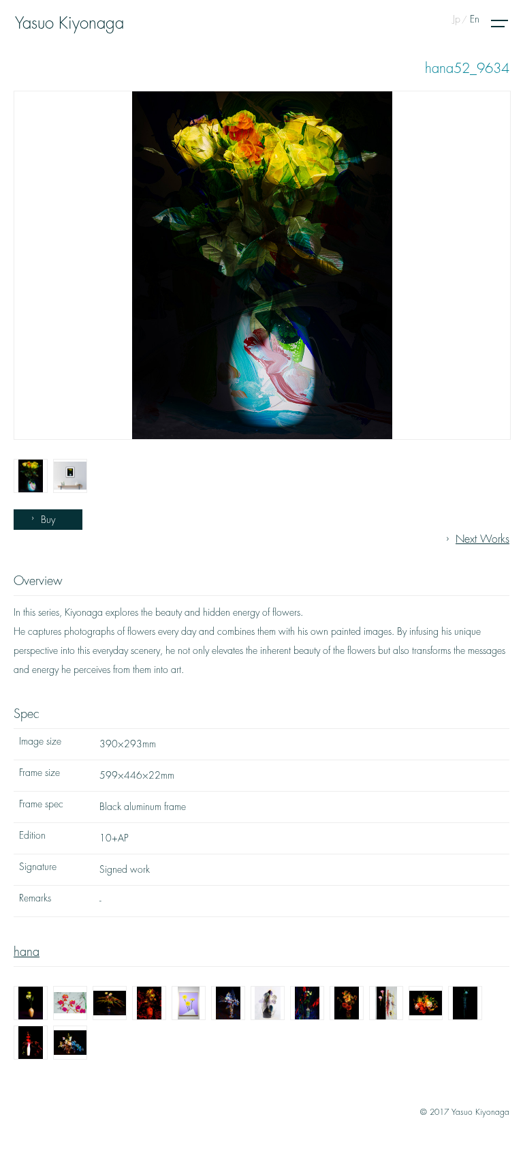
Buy (48, 519)
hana (26, 952)
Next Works (482, 539)
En (474, 19)
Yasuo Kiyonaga (69, 23)
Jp (456, 19)
